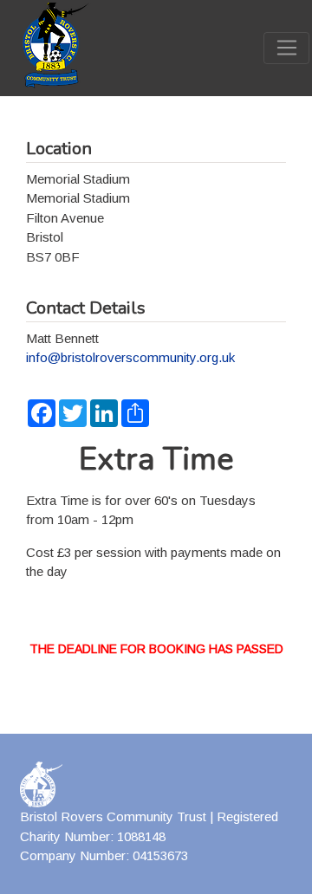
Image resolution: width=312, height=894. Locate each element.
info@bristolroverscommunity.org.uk (130, 357)
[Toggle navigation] (286, 48)
